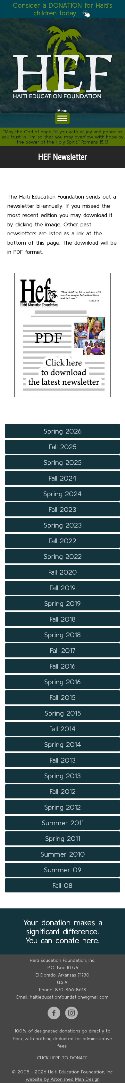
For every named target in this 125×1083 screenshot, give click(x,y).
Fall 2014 (62, 729)
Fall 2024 (63, 478)
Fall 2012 (63, 791)
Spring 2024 (62, 494)
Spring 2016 (62, 682)
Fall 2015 (62, 697)
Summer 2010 (62, 854)
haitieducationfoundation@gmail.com (69, 997)
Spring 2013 (62, 776)
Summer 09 (62, 870)
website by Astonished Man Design (63, 1079)
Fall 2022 (62, 541)
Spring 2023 (63, 525)
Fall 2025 (62, 447)
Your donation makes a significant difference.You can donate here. (62, 931)
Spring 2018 (62, 635)
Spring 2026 (63, 431)
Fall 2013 (63, 760)
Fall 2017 (62, 650)
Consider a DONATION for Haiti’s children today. (62, 9)
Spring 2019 (62, 603)
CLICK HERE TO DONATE (62, 1057)
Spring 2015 (63, 713)
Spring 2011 (62, 838)
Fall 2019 (63, 588)
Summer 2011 (63, 823)
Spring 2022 (63, 556)
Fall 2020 (62, 572)
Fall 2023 (62, 509)
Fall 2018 (63, 619)
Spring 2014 (62, 744)
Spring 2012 (62, 807)
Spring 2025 (62, 462)
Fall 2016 (63, 666)
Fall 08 (62, 885)
